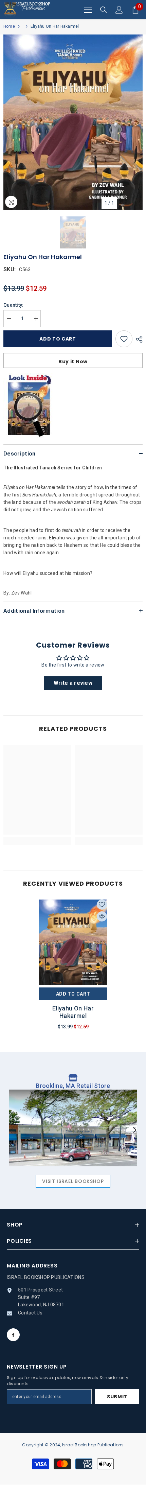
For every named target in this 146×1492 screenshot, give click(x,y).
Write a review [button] (73, 683)
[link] (37, 841)
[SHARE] (137, 339)
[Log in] (119, 10)
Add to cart (57, 338)
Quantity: (13, 305)
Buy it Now (73, 361)
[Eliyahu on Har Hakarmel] (73, 943)
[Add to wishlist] (123, 338)
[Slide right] (134, 1130)
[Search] (103, 10)
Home (9, 26)
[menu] (88, 10)
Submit (117, 1396)
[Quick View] (102, 916)
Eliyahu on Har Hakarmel (73, 1012)
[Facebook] (13, 1334)
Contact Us (30, 1312)
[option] (73, 122)
